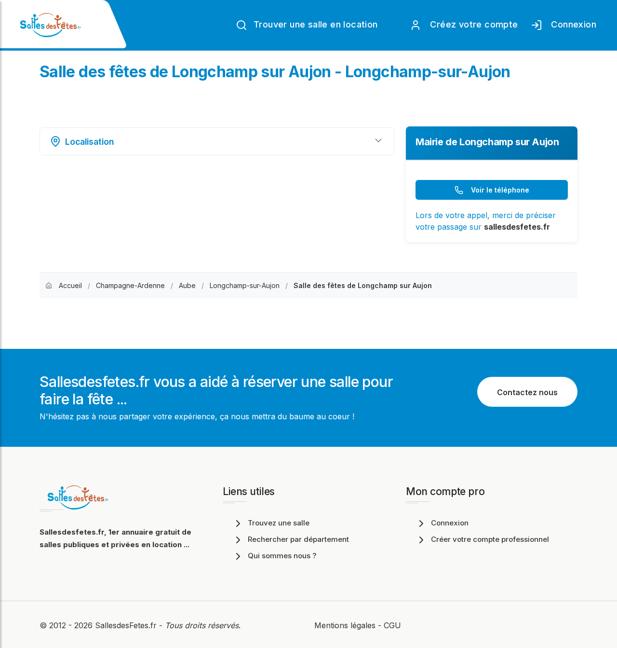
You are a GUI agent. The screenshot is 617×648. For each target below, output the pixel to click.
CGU (392, 625)
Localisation (89, 142)
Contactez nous (527, 392)
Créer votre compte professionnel (490, 539)
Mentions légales (345, 625)
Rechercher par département (298, 539)
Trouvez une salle (278, 522)
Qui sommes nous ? (282, 555)
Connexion (571, 24)
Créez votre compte (471, 24)
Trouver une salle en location (314, 24)
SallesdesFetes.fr (127, 625)
